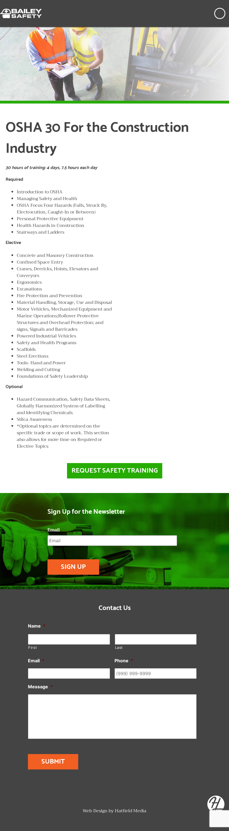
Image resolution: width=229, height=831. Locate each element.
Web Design (95, 811)
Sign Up (73, 567)
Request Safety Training (114, 470)
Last (119, 647)
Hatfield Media (130, 811)
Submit (53, 761)
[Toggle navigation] (220, 13)
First (32, 647)
